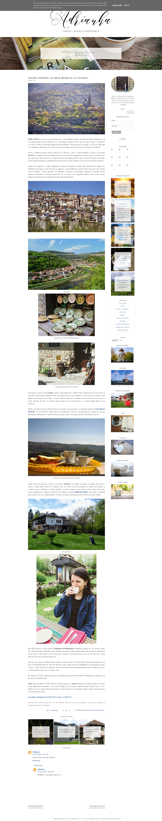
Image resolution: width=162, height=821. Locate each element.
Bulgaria (85, 710)
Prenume (114, 126)
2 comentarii (54, 710)
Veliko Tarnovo (99, 710)
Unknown (36, 752)
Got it (126, 5)
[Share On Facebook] (63, 710)
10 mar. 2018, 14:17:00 (40, 754)
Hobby (122, 315)
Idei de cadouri (123, 318)
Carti (123, 306)
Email (113, 120)
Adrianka (41, 769)
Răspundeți (36, 760)
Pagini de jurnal (122, 327)
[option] (81, 53)
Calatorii (91, 710)
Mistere (123, 321)
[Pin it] (69, 710)
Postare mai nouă (35, 806)
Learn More (117, 5)
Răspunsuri (38, 765)
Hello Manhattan (73, 818)
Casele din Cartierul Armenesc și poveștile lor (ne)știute (122, 235)
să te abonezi (46, 705)
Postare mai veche (97, 806)
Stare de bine (122, 330)
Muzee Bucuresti (123, 324)
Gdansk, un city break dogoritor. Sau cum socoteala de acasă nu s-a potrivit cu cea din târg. (122, 211)
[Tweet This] (66, 710)
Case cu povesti (122, 309)
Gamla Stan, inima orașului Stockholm (81, 52)
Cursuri (122, 312)
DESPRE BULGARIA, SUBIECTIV (59, 697)
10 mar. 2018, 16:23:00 (46, 771)
